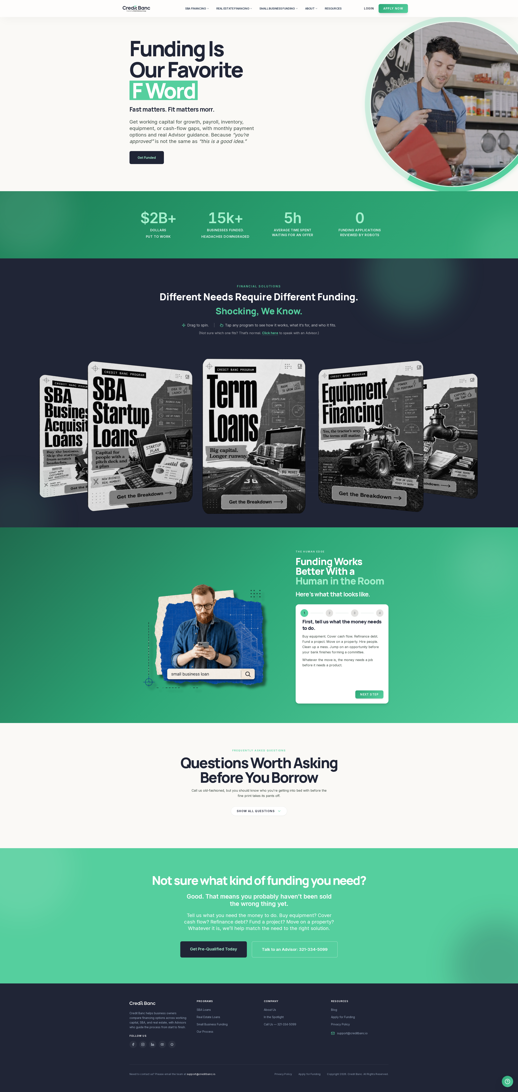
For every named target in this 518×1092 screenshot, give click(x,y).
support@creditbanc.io (352, 1033)
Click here (270, 333)
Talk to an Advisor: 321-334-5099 (295, 949)
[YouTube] (162, 1044)
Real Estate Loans (208, 1017)
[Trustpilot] (172, 1044)
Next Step (369, 694)
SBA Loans (204, 1009)
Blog (334, 1009)
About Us (270, 1009)
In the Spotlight (274, 1017)
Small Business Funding (212, 1024)
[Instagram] (142, 1044)
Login (369, 8)
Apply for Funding (343, 1017)
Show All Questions (256, 811)
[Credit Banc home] (136, 8)
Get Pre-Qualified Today (213, 949)
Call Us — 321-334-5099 (280, 1024)
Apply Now (393, 8)
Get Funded (147, 158)
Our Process (205, 1031)
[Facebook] (133, 1044)
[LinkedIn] (152, 1044)
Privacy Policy (340, 1024)
